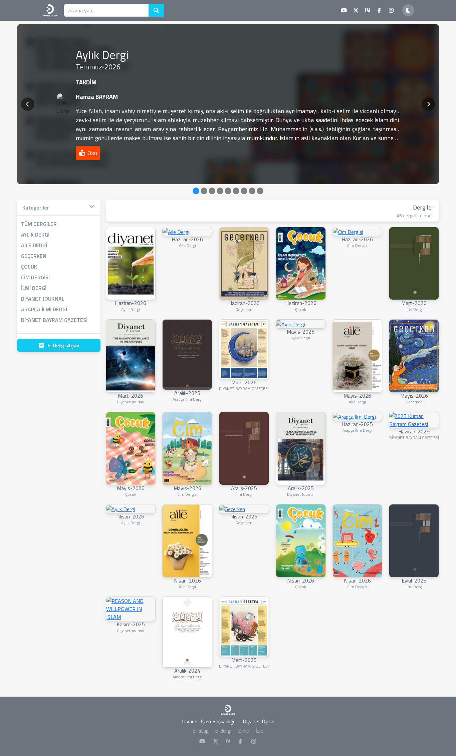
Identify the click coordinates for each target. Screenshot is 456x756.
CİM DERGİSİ (35, 277)
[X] (215, 741)
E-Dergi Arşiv (63, 345)
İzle (259, 731)
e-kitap (201, 731)
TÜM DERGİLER (39, 224)
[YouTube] (202, 741)
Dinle (243, 731)
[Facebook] (240, 741)
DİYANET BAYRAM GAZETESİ (54, 320)
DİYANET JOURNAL (42, 299)
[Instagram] (253, 741)
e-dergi (223, 731)
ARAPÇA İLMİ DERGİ (44, 309)
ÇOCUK (29, 267)
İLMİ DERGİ (33, 288)
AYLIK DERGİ (35, 235)
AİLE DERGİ (34, 245)
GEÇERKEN (33, 256)
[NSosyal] (229, 741)
